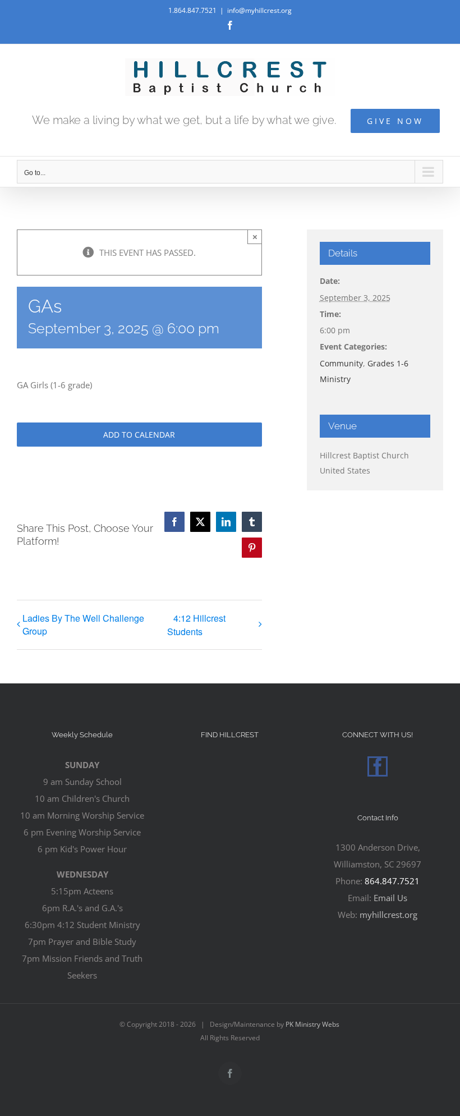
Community (341, 363)
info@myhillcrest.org (259, 10)
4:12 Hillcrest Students (196, 625)
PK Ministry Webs (312, 1024)
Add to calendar (139, 434)
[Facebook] (377, 766)
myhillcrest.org (388, 914)
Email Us (390, 897)
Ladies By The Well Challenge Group (83, 624)
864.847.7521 (392, 881)
